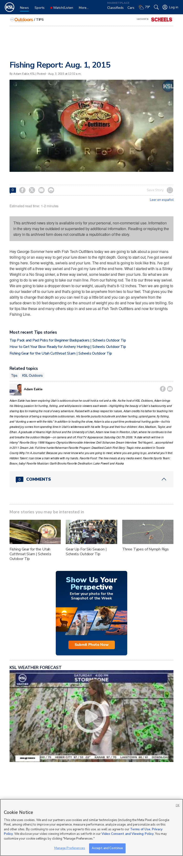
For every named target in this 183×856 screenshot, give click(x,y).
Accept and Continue (107, 848)
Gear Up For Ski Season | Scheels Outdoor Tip (86, 552)
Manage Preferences (69, 848)
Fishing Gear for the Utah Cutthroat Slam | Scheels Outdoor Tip (61, 353)
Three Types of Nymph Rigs (145, 549)
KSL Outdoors (32, 375)
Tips (40, 19)
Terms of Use (140, 829)
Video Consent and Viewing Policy (128, 834)
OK (177, 805)
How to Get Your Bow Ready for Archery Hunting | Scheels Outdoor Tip (68, 346)
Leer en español (161, 200)
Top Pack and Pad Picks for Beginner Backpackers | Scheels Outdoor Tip (68, 340)
